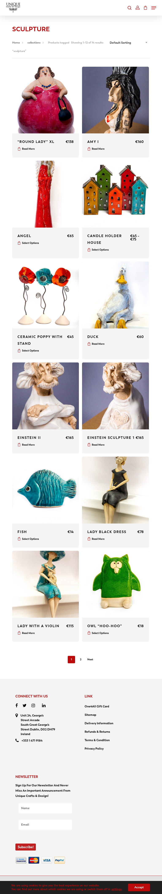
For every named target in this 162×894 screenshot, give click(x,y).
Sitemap (90, 715)
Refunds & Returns (97, 732)
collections (33, 42)
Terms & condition (97, 740)
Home (16, 42)
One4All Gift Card (97, 706)
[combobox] (129, 42)
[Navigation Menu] (153, 8)
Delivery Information (99, 723)
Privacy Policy (94, 748)
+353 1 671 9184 (32, 740)
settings (116, 889)
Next (90, 659)
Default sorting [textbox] (120, 43)
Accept (139, 887)
